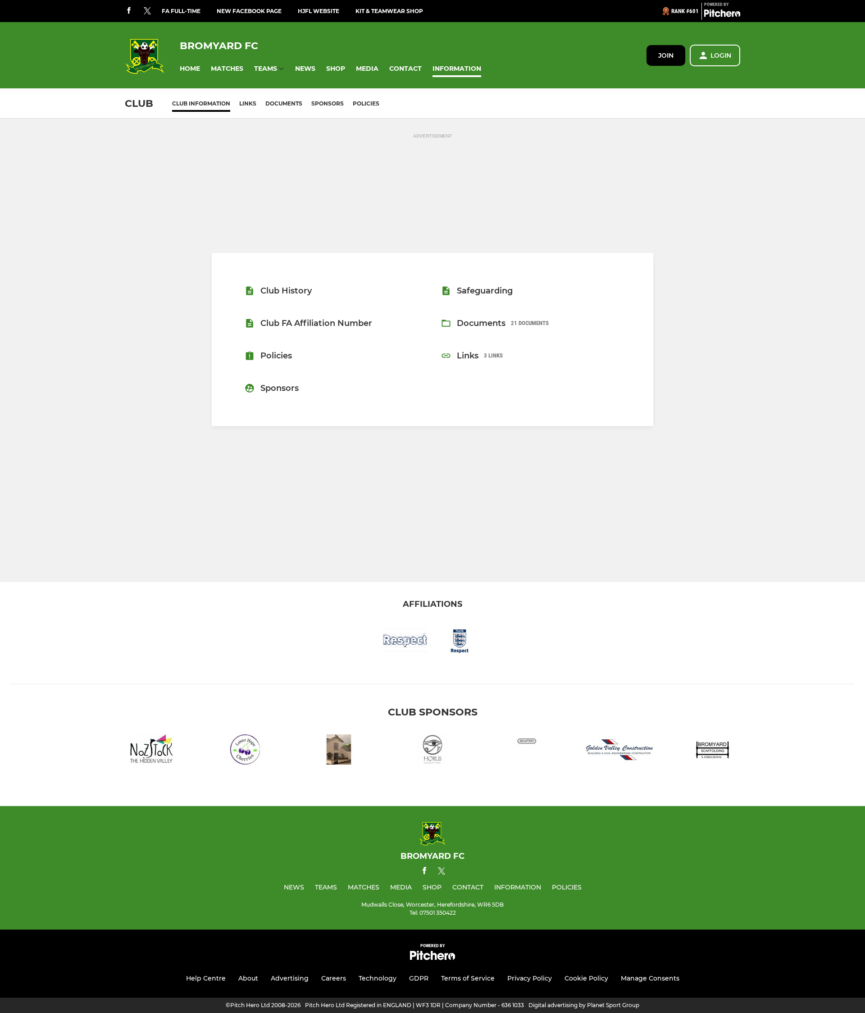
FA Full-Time (181, 11)
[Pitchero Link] (722, 14)
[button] (189, 69)
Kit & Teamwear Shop (389, 11)
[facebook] (129, 11)
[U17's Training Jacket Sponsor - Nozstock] (151, 751)
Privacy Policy (529, 978)
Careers (333, 978)
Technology (377, 978)
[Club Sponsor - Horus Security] (432, 751)
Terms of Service (468, 978)
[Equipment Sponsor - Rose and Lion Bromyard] (339, 751)
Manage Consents (650, 978)
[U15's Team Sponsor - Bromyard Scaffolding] (714, 751)
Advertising (290, 978)
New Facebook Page (249, 11)
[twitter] (147, 11)
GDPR (418, 978)
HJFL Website (318, 11)
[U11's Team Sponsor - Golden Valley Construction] (620, 751)
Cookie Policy (586, 978)
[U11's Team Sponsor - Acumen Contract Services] (526, 751)
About (248, 978)
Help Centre (206, 978)
